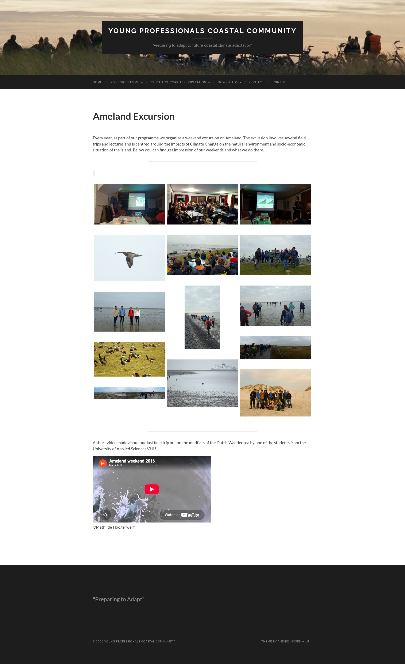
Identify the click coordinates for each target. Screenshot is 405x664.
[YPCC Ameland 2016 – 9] (129, 258)
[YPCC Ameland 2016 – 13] (129, 393)
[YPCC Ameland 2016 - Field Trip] (202, 255)
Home (97, 82)
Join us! (278, 82)
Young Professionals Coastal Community (202, 31)
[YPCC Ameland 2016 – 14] (275, 347)
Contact (256, 82)
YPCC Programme (125, 82)
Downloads (228, 82)
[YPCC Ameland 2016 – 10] (202, 383)
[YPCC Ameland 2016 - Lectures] (129, 204)
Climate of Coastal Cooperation (178, 82)
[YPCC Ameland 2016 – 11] (129, 359)
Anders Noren (289, 641)
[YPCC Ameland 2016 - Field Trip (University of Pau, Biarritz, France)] (129, 312)
